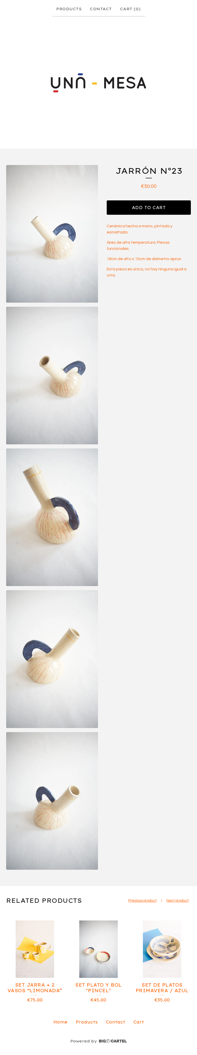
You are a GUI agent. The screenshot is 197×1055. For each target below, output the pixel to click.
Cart (138, 1022)
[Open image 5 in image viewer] (52, 801)
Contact (101, 8)
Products (69, 8)
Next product (177, 901)
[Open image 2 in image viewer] (52, 375)
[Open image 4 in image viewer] (52, 659)
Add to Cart (149, 207)
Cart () (130, 8)
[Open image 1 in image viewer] (52, 234)
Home (60, 1022)
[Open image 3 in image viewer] (52, 517)
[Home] (98, 81)
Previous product (142, 901)
